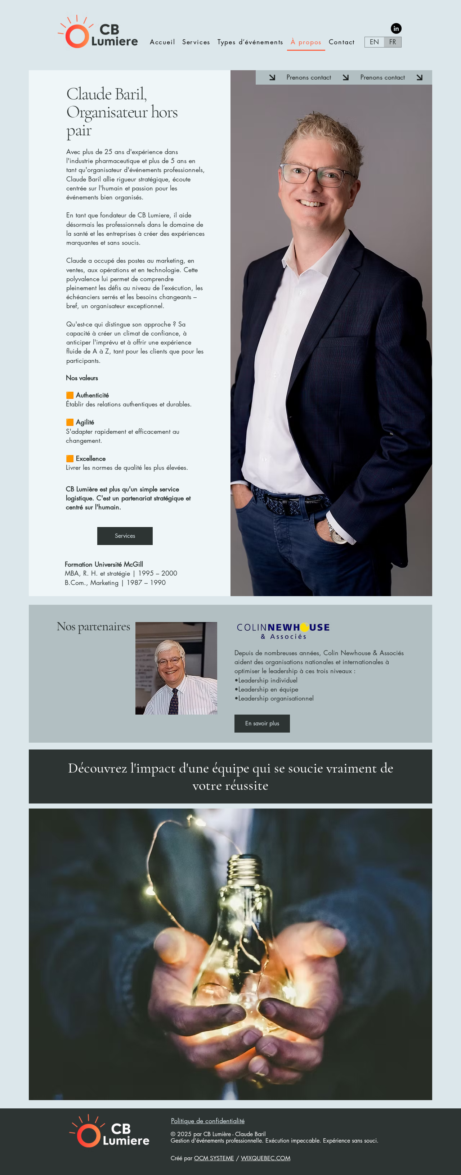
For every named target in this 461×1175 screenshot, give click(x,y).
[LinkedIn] (396, 28)
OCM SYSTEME (214, 1158)
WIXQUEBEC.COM (265, 1158)
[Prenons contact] (343, 77)
